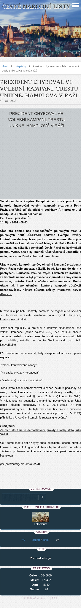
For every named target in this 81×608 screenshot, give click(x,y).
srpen (36, 539)
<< (23, 539)
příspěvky (20, 66)
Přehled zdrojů (40, 558)
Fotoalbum (40, 524)
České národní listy (36, 6)
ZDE (48, 332)
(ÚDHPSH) (34, 235)
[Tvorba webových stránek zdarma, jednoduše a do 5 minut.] (48, 599)
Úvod (5, 66)
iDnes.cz (6, 294)
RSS (54, 598)
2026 (46, 539)
